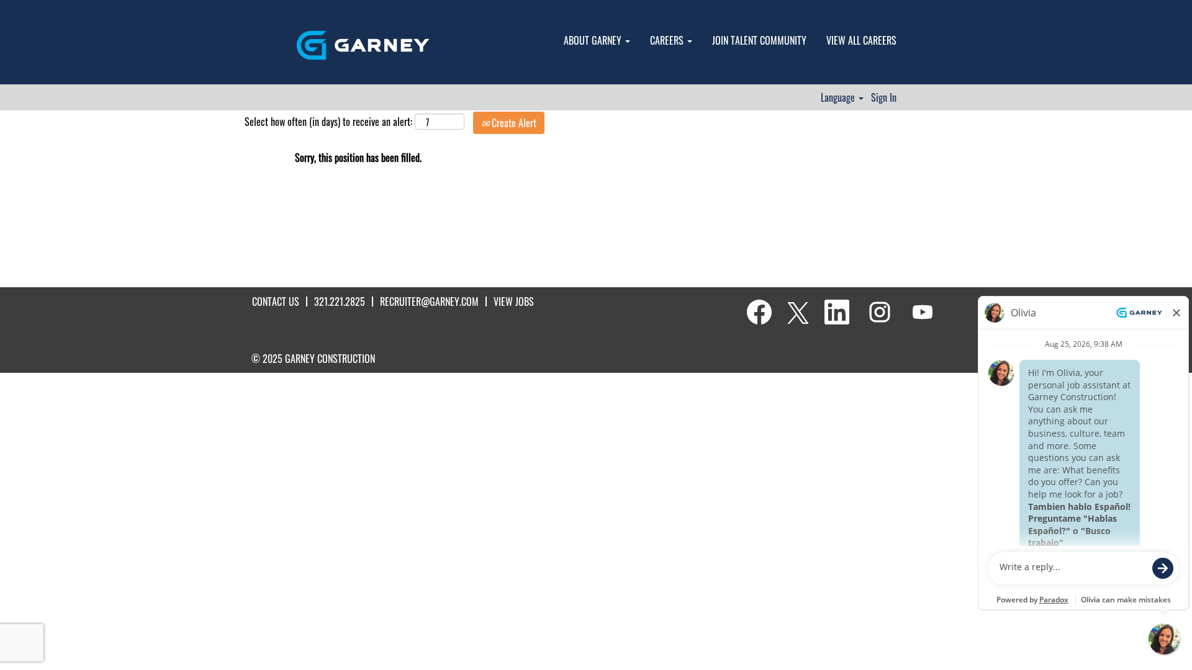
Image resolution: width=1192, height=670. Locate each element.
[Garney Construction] (363, 45)
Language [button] (839, 97)
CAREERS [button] (668, 40)
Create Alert (512, 122)
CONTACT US (275, 301)
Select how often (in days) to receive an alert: (328, 122)
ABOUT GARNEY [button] (594, 40)
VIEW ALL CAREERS (861, 40)
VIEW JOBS (514, 301)
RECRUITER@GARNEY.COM (429, 301)
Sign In (883, 97)
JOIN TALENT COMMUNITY (759, 40)
